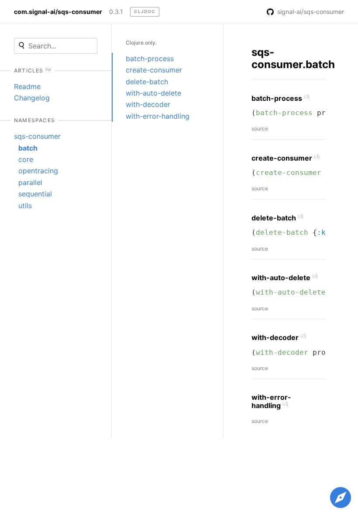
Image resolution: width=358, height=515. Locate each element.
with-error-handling (157, 116)
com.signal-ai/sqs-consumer (58, 11)
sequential (35, 193)
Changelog (32, 97)
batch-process (150, 58)
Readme (27, 86)
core (25, 159)
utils (25, 205)
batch (28, 148)
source (259, 128)
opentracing (38, 170)
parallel (30, 182)
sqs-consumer (37, 136)
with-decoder (148, 104)
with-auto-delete (153, 93)
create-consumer (154, 69)
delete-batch (147, 81)
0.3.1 (116, 11)
